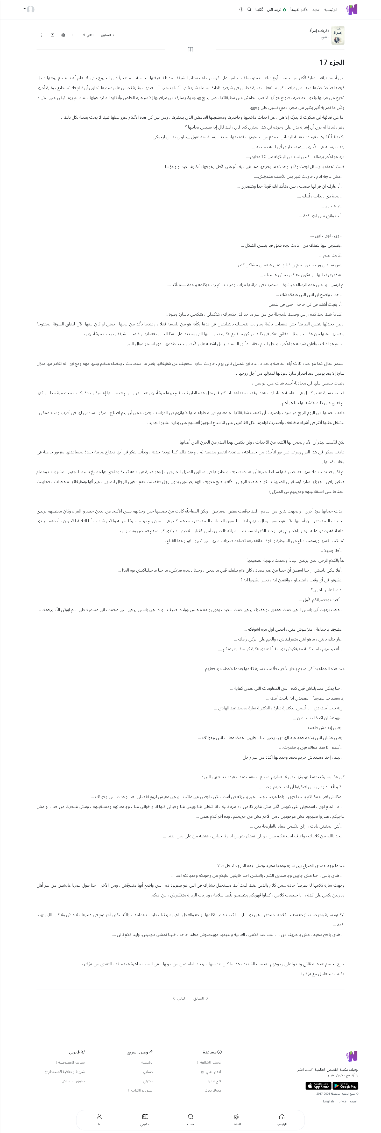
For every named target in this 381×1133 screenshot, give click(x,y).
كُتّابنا (259, 9)
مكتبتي (148, 1081)
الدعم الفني (213, 1071)
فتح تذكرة (215, 1081)
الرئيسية (330, 9)
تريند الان (275, 9)
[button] (249, 10)
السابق (106, 35)
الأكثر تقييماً (299, 9)
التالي (90, 35)
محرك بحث (213, 1090)
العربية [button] (353, 1101)
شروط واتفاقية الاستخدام (66, 1071)
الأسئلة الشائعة (210, 1062)
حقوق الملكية (75, 1081)
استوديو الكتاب (141, 1090)
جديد (316, 9)
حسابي (148, 1071)
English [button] (328, 1101)
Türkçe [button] (342, 1101)
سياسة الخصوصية (71, 1062)
